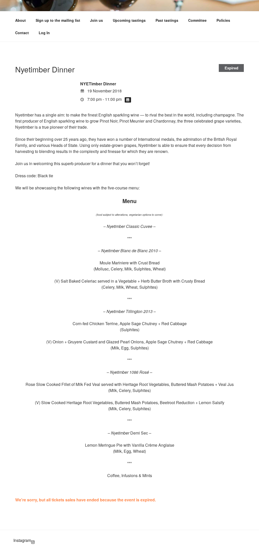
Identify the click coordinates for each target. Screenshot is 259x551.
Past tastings (167, 20)
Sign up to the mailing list (58, 20)
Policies (223, 20)
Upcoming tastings (129, 20)
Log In (44, 32)
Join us (96, 20)
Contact (22, 32)
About (20, 20)
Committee (197, 20)
